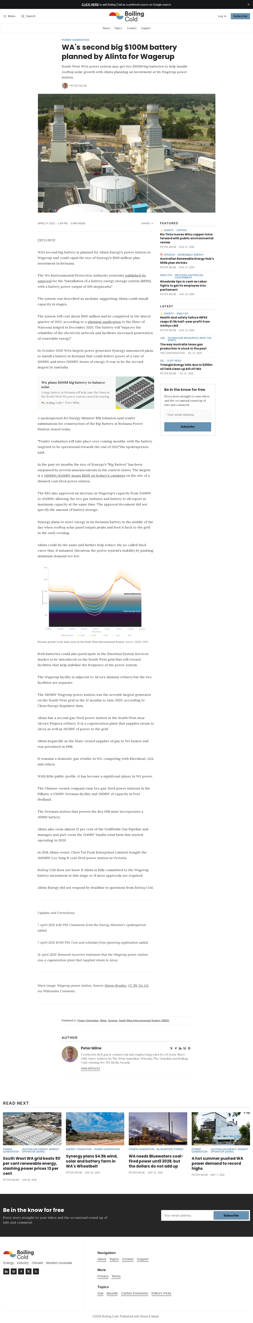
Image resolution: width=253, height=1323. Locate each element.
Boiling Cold (110, 1316)
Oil (162, 361)
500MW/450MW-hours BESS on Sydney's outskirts (84, 475)
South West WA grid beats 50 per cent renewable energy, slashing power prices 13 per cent (31, 1166)
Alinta (103, 1020)
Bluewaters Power (170, 1149)
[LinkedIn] (180, 1048)
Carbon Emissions (134, 1293)
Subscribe (240, 16)
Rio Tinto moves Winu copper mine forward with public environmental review (187, 238)
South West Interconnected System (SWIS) (144, 1020)
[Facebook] (176, 1048)
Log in (222, 16)
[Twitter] (171, 1048)
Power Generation (75, 40)
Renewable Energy (191, 255)
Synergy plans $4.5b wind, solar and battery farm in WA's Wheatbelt (92, 1161)
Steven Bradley (115, 985)
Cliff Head (174, 361)
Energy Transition (78, 1149)
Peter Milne (78, 85)
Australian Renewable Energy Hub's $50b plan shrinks (187, 261)
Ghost (144, 1316)
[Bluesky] (184, 1048)
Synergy (112, 1020)
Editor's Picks (161, 1293)
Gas (100, 1293)
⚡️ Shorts (167, 230)
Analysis (166, 275)
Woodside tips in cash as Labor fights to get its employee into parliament (183, 286)
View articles (90, 1068)
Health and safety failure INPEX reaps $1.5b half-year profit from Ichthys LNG (185, 322)
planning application (104, 322)
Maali (155, 1316)
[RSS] (36, 1271)
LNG (162, 338)
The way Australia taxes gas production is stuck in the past (183, 346)
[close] (249, 4)
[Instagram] (189, 1048)
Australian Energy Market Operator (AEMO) (40, 1150)
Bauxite (112, 1293)
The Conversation (172, 353)
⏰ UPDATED (167, 255)
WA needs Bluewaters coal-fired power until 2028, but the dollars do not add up (156, 1161)
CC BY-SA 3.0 (138, 985)
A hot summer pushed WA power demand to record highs (217, 1163)
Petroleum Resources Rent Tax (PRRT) (190, 339)
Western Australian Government (189, 276)
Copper (182, 230)
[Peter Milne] (65, 85)
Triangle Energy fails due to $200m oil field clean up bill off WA (186, 367)
